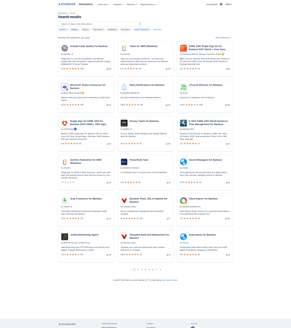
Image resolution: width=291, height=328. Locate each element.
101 (110, 219)
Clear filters (157, 29)
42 (170, 182)
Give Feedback (212, 4)
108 (169, 144)
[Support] (221, 4)
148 (228, 219)
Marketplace (86, 4)
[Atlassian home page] (67, 324)
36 (229, 255)
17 (170, 219)
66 (229, 69)
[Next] (160, 269)
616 (169, 105)
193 (109, 105)
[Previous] (131, 269)
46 (229, 182)
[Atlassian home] (66, 4)
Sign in (229, 4)
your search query (169, 280)
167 (109, 182)
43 (110, 144)
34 (229, 144)
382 (228, 105)
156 (169, 69)
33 (169, 255)
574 (109, 69)
